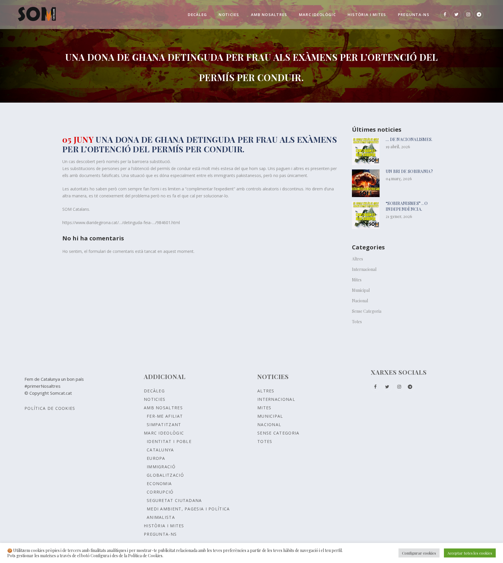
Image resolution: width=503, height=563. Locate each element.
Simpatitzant (164, 424)
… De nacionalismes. (409, 139)
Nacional (360, 300)
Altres (357, 259)
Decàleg (154, 391)
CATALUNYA (160, 450)
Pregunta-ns (160, 534)
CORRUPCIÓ (160, 492)
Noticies (154, 399)
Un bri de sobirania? (409, 171)
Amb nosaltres (163, 407)
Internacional (364, 269)
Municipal (361, 290)
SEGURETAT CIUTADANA (174, 500)
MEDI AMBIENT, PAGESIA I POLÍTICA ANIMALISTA (188, 513)
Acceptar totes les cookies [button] (469, 553)
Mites (357, 280)
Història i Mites (164, 525)
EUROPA (156, 458)
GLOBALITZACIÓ (165, 475)
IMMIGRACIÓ (161, 466)
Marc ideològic (164, 433)
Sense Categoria (366, 311)
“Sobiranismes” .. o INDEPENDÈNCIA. (407, 206)
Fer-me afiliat (165, 416)
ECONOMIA (159, 483)
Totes (357, 321)
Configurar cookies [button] (419, 553)
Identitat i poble (169, 441)
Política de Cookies (49, 408)
